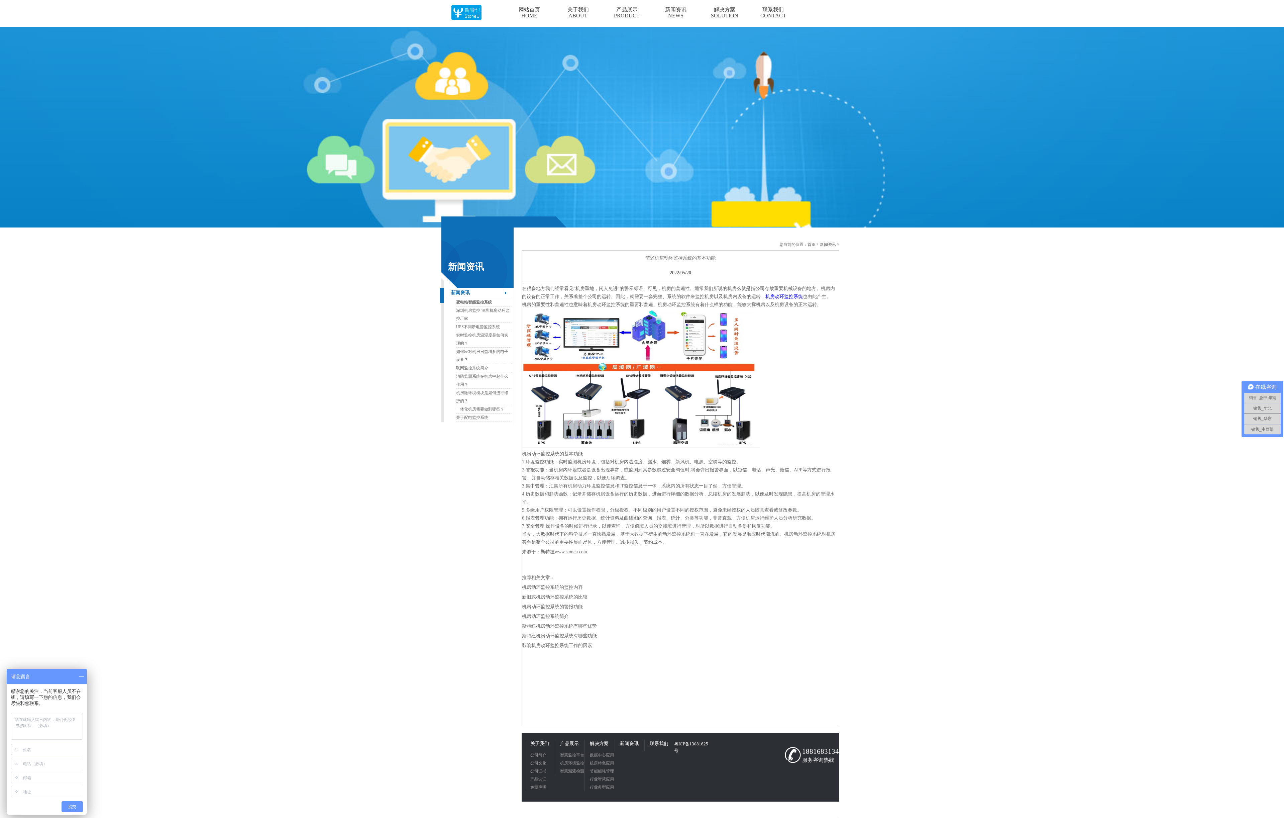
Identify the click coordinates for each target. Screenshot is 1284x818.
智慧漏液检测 (572, 771)
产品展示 (569, 743)
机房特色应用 (602, 763)
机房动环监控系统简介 (545, 616)
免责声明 (538, 787)
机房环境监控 (572, 763)
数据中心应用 (602, 755)
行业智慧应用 (602, 779)
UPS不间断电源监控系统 (478, 327)
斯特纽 (548, 551)
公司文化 (538, 763)
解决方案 (599, 743)
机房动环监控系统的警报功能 (552, 606)
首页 (812, 244)
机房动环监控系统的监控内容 (552, 587)
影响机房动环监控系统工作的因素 (557, 645)
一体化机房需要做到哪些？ (480, 409)
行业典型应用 (602, 787)
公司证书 (538, 771)
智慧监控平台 (572, 755)
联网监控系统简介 (472, 368)
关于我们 (539, 743)
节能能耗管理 (602, 771)
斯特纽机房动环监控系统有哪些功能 (559, 635)
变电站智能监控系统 (474, 302)
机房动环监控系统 (784, 296)
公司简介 (538, 755)
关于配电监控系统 (472, 417)
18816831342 (819, 751)
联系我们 (659, 743)
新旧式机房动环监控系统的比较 (554, 597)
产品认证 (538, 779)
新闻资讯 (460, 292)
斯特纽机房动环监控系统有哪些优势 (559, 626)
